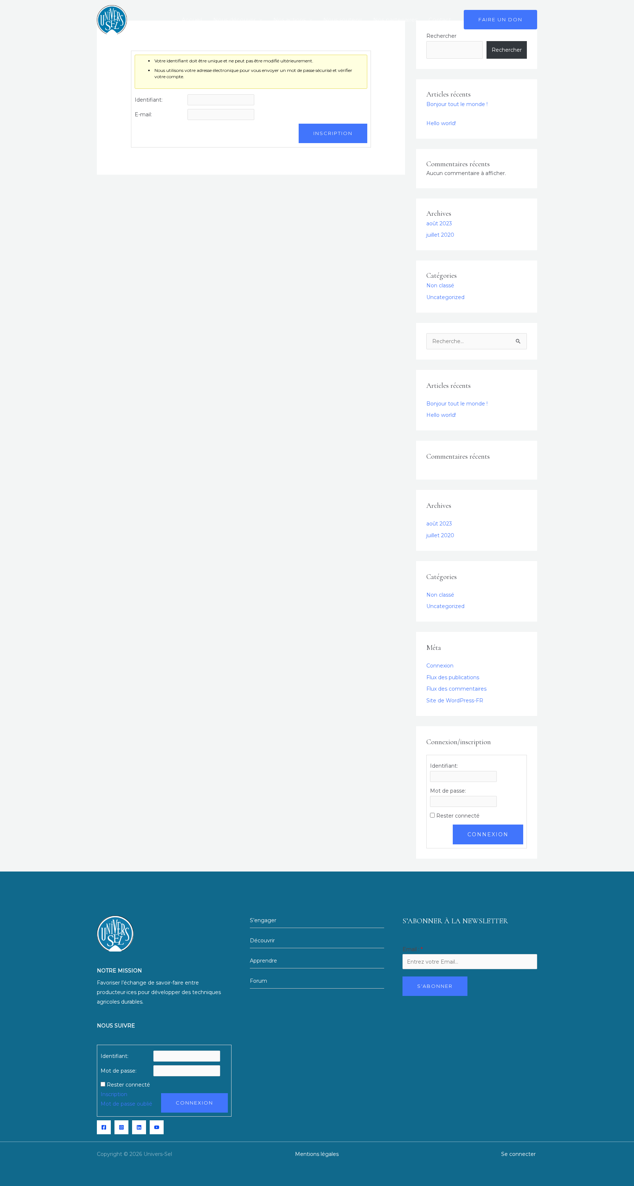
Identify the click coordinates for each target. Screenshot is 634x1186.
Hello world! (441, 123)
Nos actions (289, 19)
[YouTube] (157, 1127)
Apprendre (263, 960)
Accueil (192, 19)
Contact (440, 19)
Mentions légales (317, 1154)
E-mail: (143, 114)
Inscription (333, 133)
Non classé (440, 285)
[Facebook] (104, 1127)
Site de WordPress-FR (454, 700)
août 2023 (439, 223)
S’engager (264, 920)
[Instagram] (121, 1127)
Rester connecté (458, 815)
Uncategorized (445, 297)
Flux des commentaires (456, 688)
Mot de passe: (448, 790)
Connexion (439, 665)
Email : (412, 949)
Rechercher (507, 50)
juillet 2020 (440, 235)
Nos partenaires (395, 19)
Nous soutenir (342, 19)
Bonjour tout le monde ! (457, 104)
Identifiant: (149, 100)
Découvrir (262, 940)
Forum (258, 981)
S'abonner (435, 986)
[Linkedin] (139, 1127)
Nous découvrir (234, 19)
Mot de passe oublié (126, 1103)
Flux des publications (452, 677)
